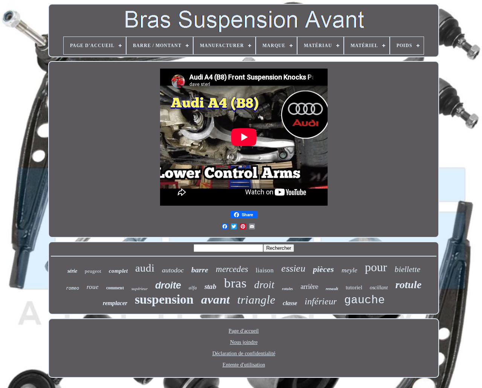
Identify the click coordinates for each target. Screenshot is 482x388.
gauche (364, 300)
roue (93, 286)
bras (235, 283)
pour (376, 267)
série (72, 271)
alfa (193, 287)
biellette (407, 269)
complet (118, 271)
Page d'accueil (244, 331)
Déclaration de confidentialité (243, 353)
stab (210, 286)
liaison (265, 270)
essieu (293, 268)
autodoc (173, 270)
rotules (287, 289)
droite (168, 285)
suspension (164, 299)
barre (199, 270)
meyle (349, 270)
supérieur (139, 288)
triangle (256, 299)
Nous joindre (244, 342)
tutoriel (354, 287)
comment (115, 287)
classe (290, 303)
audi (144, 268)
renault (332, 288)
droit (264, 284)
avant (215, 299)
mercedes (232, 269)
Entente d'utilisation (244, 365)
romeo (72, 288)
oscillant (379, 287)
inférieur (321, 301)
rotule (408, 284)
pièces (323, 269)
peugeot (93, 271)
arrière (309, 286)
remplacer (115, 303)
